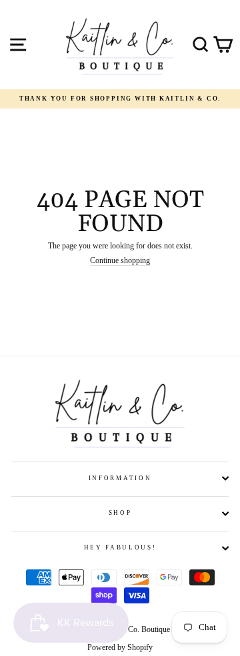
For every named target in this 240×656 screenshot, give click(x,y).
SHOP (120, 512)
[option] (120, 99)
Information (120, 478)
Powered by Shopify (120, 647)
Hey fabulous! (120, 547)
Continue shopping (120, 261)
